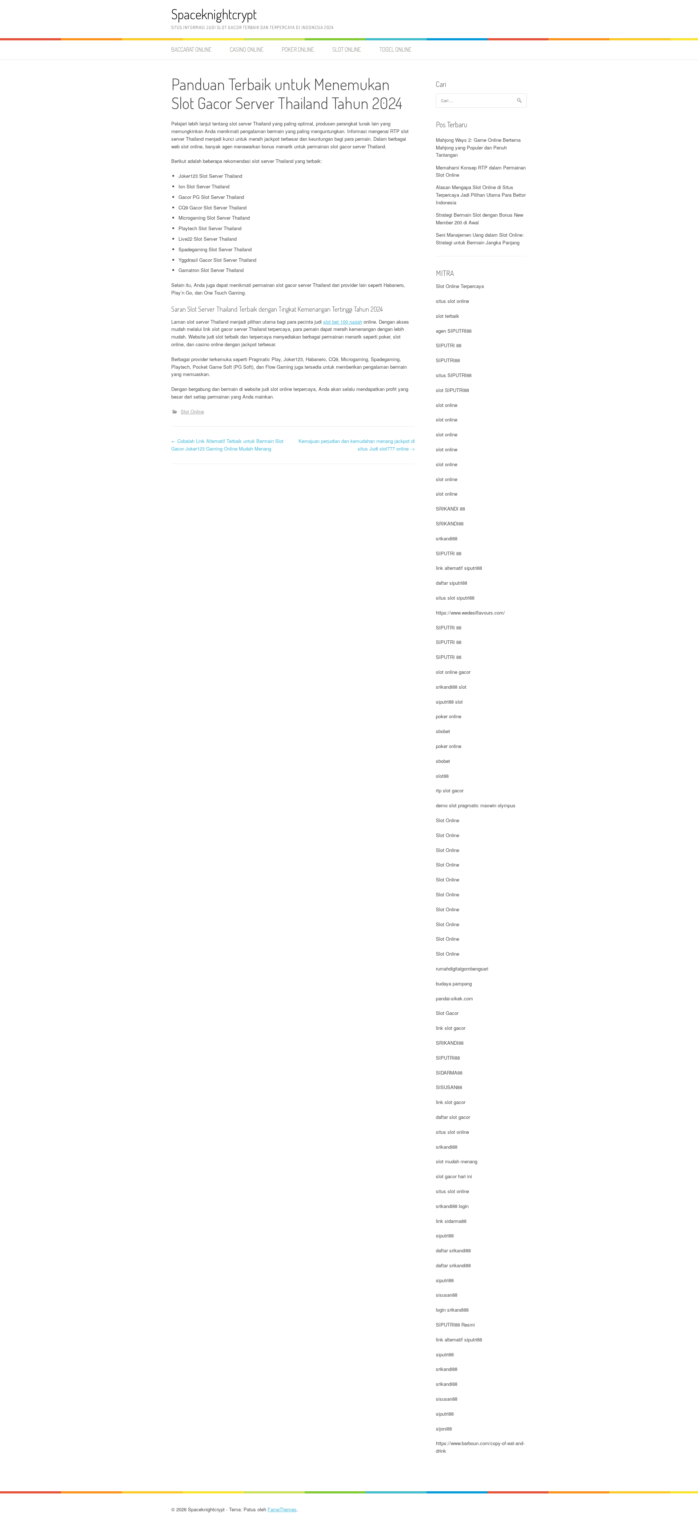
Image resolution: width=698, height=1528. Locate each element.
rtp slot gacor (450, 790)
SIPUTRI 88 (448, 345)
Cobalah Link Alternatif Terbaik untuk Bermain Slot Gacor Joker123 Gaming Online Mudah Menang (227, 444)
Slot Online (346, 49)
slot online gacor (453, 671)
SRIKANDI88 (450, 523)
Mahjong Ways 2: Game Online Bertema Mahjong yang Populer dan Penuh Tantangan (478, 147)
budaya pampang (454, 983)
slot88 (442, 775)
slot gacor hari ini (454, 1176)
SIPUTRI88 (448, 360)
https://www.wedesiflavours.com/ (470, 612)
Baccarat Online (191, 49)
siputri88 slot (449, 701)
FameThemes (282, 1509)
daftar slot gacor (453, 1116)
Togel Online (396, 49)
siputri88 (445, 1235)
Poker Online (298, 49)
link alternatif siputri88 (459, 567)
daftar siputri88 (451, 582)
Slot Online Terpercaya (460, 286)
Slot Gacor (447, 1012)
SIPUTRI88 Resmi (455, 1324)
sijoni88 (444, 1428)
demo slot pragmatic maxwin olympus (476, 805)
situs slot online (452, 300)
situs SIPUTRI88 (454, 375)
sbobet (443, 731)
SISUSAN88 (449, 1087)
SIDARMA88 (449, 1072)
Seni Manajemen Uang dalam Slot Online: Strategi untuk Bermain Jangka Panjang (480, 238)
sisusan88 (446, 1294)
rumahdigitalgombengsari (462, 968)
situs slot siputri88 (455, 597)
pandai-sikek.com (454, 998)
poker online (448, 716)
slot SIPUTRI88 (452, 390)
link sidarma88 (451, 1220)
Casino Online (247, 49)
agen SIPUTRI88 (454, 330)
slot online (446, 404)
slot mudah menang (456, 1161)
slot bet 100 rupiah (342, 321)
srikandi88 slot (451, 686)
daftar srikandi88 (453, 1250)
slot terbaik (447, 315)
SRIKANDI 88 (450, 508)
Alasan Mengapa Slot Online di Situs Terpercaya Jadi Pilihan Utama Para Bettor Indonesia (481, 195)
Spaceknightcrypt (214, 14)
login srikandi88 (452, 1309)
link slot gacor (450, 1027)
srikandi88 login (452, 1206)
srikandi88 (446, 538)
